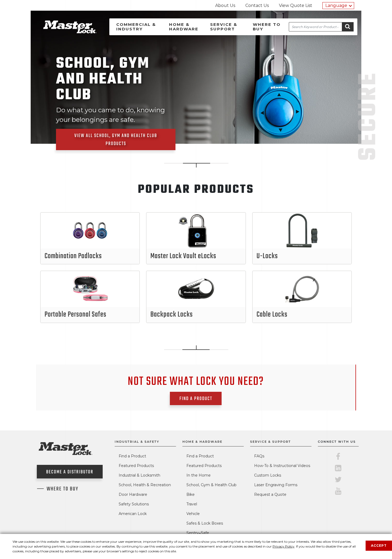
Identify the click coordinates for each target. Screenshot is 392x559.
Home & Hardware (183, 26)
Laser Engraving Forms (275, 484)
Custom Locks (267, 475)
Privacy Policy (283, 546)
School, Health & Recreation (145, 484)
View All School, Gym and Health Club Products (115, 140)
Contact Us (257, 5)
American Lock (133, 513)
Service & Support (223, 26)
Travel (191, 504)
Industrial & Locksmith (139, 475)
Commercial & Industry (136, 26)
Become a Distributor (69, 472)
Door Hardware (133, 494)
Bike (190, 494)
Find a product (195, 399)
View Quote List (295, 5)
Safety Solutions (134, 504)
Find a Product (132, 456)
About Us (225, 5)
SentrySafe (197, 532)
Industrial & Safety (137, 442)
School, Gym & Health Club (211, 484)
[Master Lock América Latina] (63, 31)
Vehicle (193, 513)
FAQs (259, 456)
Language (336, 5)
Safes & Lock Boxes (204, 523)
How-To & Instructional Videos (282, 465)
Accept (379, 546)
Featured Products (136, 465)
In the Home (198, 475)
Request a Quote (270, 494)
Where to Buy (267, 26)
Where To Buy (62, 489)
